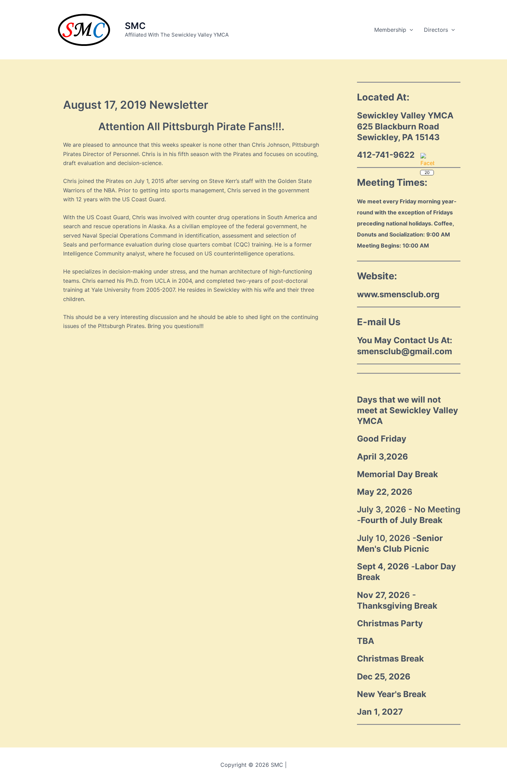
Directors (436, 29)
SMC (135, 25)
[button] (409, 30)
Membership (390, 29)
